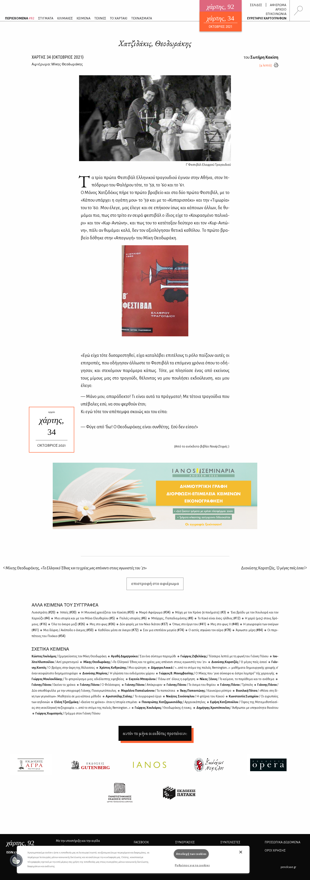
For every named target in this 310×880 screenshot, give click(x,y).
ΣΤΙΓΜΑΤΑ (45, 18)
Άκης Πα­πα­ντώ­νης (205, 690)
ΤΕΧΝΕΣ (100, 18)
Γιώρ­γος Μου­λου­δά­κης (78, 679)
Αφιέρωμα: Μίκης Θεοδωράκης (57, 64)
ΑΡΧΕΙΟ (280, 9)
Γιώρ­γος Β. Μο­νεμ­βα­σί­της (216, 673)
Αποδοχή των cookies (191, 854)
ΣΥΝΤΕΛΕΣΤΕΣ (230, 842)
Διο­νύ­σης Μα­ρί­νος (118, 673)
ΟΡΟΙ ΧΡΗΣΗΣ (275, 850)
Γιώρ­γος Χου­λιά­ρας (163, 707)
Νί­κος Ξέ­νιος (236, 679)
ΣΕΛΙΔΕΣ (256, 5)
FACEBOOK (141, 842)
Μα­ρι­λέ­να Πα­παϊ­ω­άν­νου (147, 690)
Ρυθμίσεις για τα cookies (192, 865)
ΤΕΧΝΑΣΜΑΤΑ (141, 18)
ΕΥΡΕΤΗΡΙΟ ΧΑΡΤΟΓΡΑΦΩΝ (266, 18)
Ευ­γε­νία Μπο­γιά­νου (161, 679)
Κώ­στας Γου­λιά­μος (69, 656)
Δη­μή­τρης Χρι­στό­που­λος (237, 707)
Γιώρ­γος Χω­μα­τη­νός (67, 713)
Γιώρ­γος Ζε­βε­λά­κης (224, 656)
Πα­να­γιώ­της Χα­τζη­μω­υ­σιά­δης (173, 702)
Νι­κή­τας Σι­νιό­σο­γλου (195, 696)
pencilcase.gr (288, 867)
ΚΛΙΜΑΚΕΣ (65, 18)
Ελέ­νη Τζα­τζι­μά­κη (95, 702)
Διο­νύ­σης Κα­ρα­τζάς (239, 662)
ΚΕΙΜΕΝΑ (83, 18)
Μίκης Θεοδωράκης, (76, 568)
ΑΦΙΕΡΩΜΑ (278, 5)
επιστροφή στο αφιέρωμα (155, 583)
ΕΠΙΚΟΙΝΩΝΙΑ (276, 14)
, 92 (20, 843)
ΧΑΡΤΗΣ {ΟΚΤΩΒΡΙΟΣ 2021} (58, 57)
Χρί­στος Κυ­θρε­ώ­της (122, 667)
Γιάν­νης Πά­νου (53, 684)
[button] (16, 860)
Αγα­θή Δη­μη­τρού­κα (143, 656)
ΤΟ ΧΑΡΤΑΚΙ (118, 18)
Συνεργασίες (185, 842)
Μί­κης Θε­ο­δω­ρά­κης (145, 662)
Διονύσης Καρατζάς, (273, 568)
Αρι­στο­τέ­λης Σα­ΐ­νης (133, 696)
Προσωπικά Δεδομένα (282, 842)
